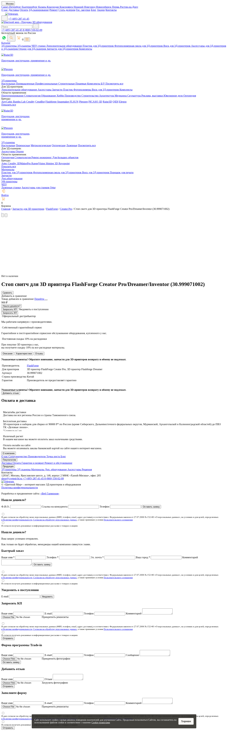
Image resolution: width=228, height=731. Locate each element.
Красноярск (67, 7)
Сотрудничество (18, 456)
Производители (37, 456)
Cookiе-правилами (100, 722)
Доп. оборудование (56, 469)
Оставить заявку (151, 506)
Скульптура (134, 95)
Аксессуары (45, 89)
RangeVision (38, 163)
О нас (4, 10)
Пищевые (81, 83)
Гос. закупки (83, 10)
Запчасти (57, 89)
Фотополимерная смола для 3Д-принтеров (138, 45)
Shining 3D (52, 163)
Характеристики (24, 353)
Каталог (6, 42)
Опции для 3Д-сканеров (33, 48)
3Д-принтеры (9, 45)
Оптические (59, 145)
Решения (87, 469)
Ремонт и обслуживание (58, 463)
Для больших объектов (65, 157)
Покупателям (9, 460)
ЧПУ (4, 184)
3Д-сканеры (24, 45)
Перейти (39, 299)
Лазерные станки (11, 187)
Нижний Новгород (85, 7)
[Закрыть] (46, 299)
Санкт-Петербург (11, 7)
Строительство (90, 95)
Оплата (24, 10)
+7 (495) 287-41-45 (18, 18)
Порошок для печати (122, 172)
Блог (93, 10)
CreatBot (40, 101)
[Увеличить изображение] (1, 211)
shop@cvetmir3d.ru (12, 478)
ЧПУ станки (39, 45)
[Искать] (36, 26)
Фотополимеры (82, 89)
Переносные (23, 145)
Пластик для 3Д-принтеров (98, 45)
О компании (9, 453)
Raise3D (107, 101)
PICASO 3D (95, 101)
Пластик (68, 89)
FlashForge (33, 365)
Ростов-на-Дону (129, 7)
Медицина (121, 95)
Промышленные (25, 83)
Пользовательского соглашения (118, 520)
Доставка (14, 10)
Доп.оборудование (12, 178)
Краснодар (53, 7)
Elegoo (123, 101)
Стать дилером (66, 10)
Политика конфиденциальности (19, 487)
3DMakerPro (24, 163)
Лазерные (71, 145)
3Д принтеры (9, 469)
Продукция (8, 466)
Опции (20, 151)
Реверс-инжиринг (41, 157)
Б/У (103, 83)
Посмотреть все (114, 83)
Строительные (66, 83)
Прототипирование (12, 95)
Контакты (111, 10)
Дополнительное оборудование (64, 45)
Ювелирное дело (173, 95)
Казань (42, 7)
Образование (49, 95)
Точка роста (53, 456)
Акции (101, 10)
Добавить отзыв (11, 393)
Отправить (8, 638)
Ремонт (53, 10)
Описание (8, 353)
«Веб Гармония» (49, 493)
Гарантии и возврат (33, 463)
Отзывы (39, 353)
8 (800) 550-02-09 (32, 30)
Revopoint (64, 163)
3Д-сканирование (39, 10)
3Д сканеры (24, 469)
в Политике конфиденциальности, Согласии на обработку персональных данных (39, 520)
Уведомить (47, 596)
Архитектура (107, 95)
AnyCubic (7, 101)
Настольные (8, 83)
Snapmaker (63, 101)
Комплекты (85, 48)
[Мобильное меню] (4, 18)
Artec (4, 163)
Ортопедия (189, 95)
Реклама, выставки (152, 95)
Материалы (7, 169)
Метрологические (41, 145)
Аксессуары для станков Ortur (39, 187)
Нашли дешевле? (11, 306)
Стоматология (32, 95)
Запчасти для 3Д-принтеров (63, 48)
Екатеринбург (30, 7)
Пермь (116, 7)
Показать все (8, 104)
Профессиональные (46, 83)
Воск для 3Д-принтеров (177, 45)
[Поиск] (11, 38)
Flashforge (51, 101)
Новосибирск (104, 7)
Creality (30, 101)
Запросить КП (10, 309)
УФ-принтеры (9, 181)
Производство (73, 95)
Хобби (61, 95)
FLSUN (74, 101)
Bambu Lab (19, 101)
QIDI (115, 101)
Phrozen (83, 101)
